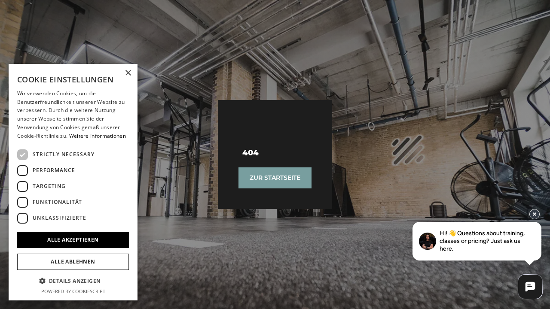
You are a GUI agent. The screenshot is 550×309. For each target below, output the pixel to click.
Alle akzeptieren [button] (72, 239)
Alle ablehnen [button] (73, 261)
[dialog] (73, 182)
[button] (73, 281)
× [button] (128, 73)
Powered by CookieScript (73, 291)
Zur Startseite (275, 178)
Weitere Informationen (97, 135)
